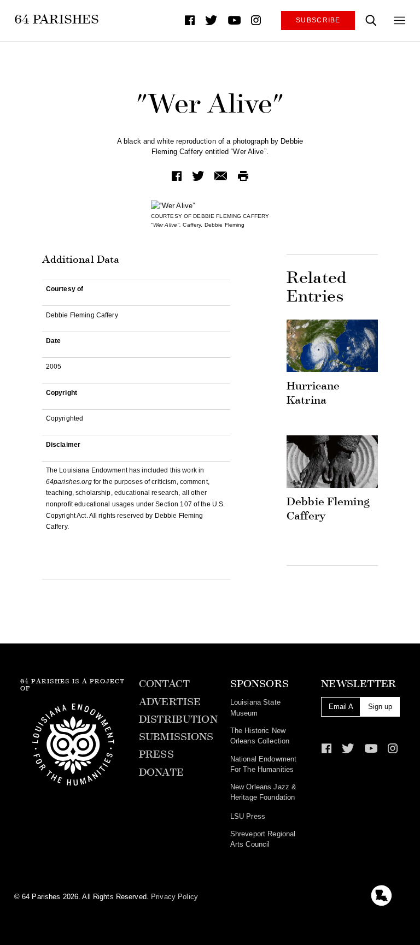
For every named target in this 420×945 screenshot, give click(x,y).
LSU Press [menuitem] (247, 816)
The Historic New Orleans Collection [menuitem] (259, 736)
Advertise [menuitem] (170, 701)
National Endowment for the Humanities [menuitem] (263, 764)
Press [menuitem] (156, 754)
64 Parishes (56, 19)
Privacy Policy (174, 897)
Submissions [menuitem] (176, 736)
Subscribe (318, 19)
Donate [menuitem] (161, 772)
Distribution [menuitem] (178, 719)
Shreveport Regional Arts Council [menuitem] (262, 839)
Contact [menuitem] (164, 683)
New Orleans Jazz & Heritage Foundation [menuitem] (263, 792)
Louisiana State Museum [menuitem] (255, 707)
